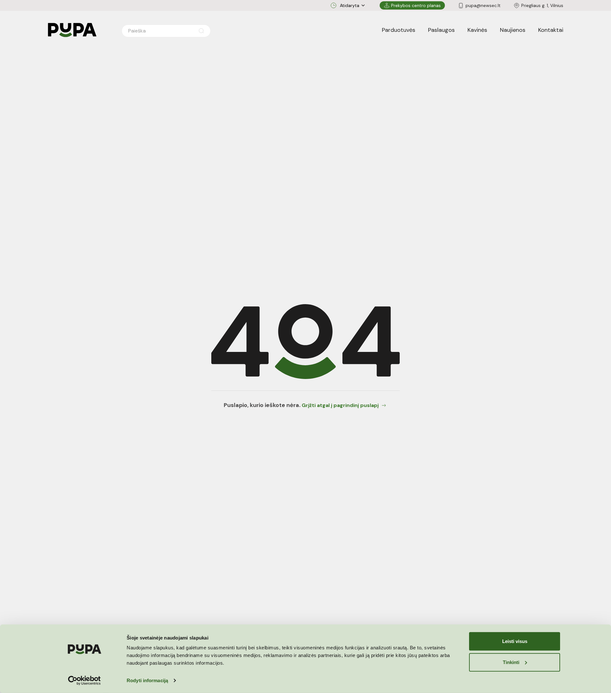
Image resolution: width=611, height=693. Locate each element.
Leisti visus (514, 641)
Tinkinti (511, 662)
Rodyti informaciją (147, 680)
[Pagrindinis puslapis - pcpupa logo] (72, 30)
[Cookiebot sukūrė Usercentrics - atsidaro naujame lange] (84, 680)
